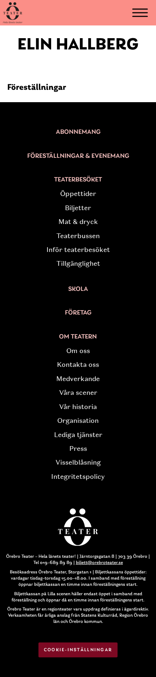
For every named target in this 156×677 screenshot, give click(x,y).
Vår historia (78, 406)
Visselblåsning (78, 462)
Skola (78, 289)
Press (78, 448)
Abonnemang (78, 132)
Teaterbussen (78, 236)
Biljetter (78, 208)
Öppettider (78, 193)
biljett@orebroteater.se (99, 562)
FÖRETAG (78, 313)
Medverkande (78, 378)
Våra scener (78, 392)
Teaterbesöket (78, 180)
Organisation (78, 420)
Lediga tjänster (78, 434)
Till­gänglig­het (78, 263)
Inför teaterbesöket (78, 249)
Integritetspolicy (78, 476)
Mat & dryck (78, 221)
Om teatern (78, 337)
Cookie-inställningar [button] (78, 650)
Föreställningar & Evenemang (78, 156)
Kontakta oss (78, 364)
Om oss (78, 350)
